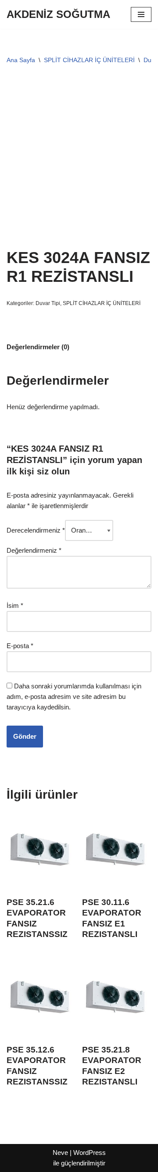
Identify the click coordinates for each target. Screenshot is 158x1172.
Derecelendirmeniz (36, 530)
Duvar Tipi (48, 303)
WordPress (89, 1152)
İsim (15, 605)
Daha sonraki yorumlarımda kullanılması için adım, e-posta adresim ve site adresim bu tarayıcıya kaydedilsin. (74, 696)
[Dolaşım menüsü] (141, 14)
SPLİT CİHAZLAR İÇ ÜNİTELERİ (89, 59)
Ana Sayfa (21, 59)
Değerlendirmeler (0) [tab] (38, 347)
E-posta (20, 645)
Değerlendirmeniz (34, 550)
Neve (60, 1152)
